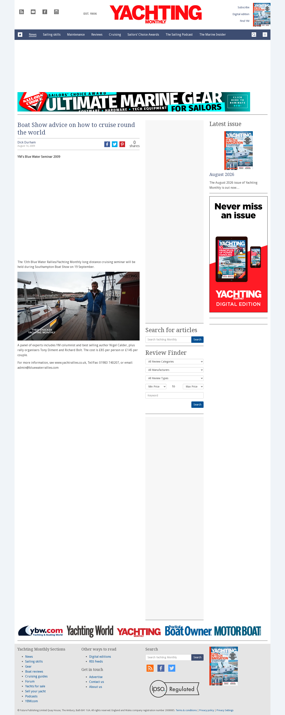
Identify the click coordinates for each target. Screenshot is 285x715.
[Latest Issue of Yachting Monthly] (261, 15)
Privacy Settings (225, 710)
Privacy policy (206, 710)
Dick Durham (26, 142)
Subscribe (243, 7)
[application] (78, 306)
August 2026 (221, 174)
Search (197, 339)
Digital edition (240, 14)
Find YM (244, 20)
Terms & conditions (186, 710)
